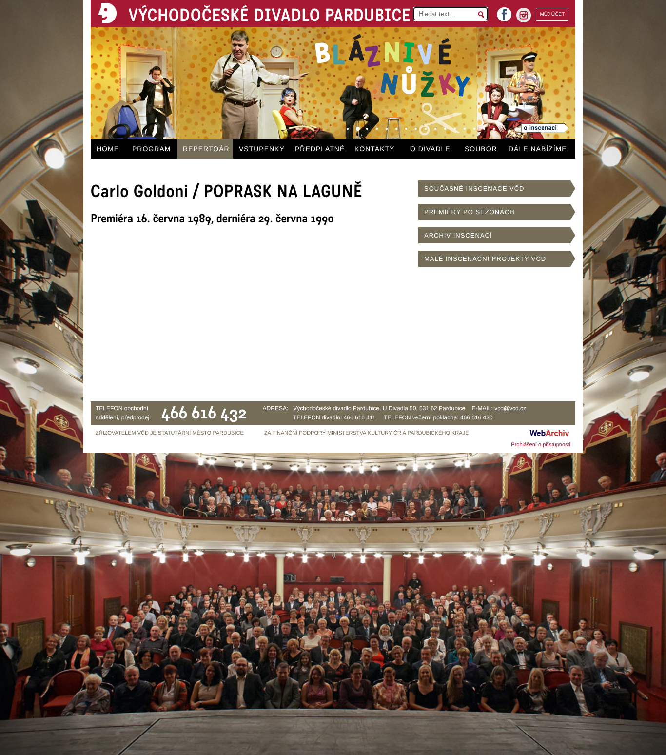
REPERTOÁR (206, 149)
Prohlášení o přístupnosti (540, 445)
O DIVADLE (430, 149)
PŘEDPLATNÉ (320, 149)
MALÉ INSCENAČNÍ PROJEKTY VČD (485, 258)
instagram (523, 15)
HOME (108, 149)
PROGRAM (151, 149)
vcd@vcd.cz (510, 408)
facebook (504, 11)
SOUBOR (481, 149)
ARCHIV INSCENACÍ (458, 235)
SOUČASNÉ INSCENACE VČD (474, 188)
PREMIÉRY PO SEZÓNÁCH (469, 212)
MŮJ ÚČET (552, 14)
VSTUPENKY (262, 149)
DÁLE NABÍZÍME (538, 149)
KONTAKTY (374, 149)
